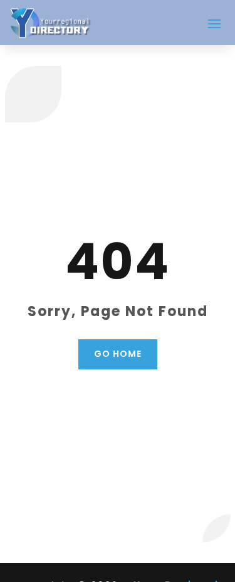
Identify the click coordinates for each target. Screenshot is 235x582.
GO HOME (118, 353)
